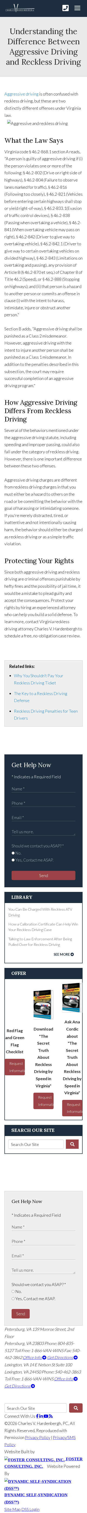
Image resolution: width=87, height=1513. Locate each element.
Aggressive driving (21, 93)
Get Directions (60, 1357)
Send (43, 875)
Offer (18, 973)
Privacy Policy (37, 1437)
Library (21, 897)
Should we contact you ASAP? (38, 845)
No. (18, 853)
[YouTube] (46, 1416)
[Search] (72, 1144)
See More (62, 954)
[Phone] (65, 8)
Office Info (32, 1357)
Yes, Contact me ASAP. (34, 860)
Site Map (12, 1509)
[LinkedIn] (41, 1416)
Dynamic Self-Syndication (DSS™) (36, 1498)
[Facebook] (37, 1416)
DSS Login (30, 1509)
